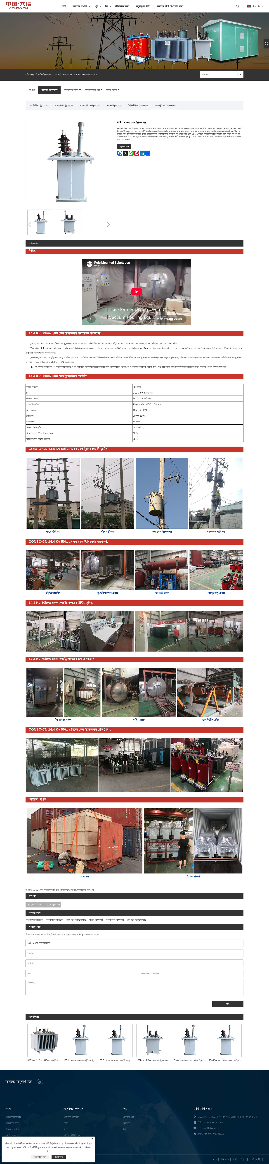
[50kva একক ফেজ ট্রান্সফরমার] (40, 222)
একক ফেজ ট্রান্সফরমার (34, 904)
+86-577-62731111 (216, 1122)
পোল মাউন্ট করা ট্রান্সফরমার (63, 74)
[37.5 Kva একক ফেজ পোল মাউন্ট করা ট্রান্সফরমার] (116, 1039)
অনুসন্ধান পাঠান (143, 6)
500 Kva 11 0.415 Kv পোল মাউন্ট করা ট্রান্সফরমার (44, 1060)
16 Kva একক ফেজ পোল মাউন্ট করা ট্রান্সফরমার (190, 1060)
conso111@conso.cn (210, 1128)
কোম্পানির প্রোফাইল (71, 1117)
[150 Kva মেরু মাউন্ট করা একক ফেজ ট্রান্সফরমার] (225, 1039)
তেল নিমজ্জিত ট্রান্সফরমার (38, 105)
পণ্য (96, 6)
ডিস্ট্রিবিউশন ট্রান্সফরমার (138, 105)
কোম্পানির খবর (128, 1117)
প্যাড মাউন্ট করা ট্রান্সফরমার (90, 105)
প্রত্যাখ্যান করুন (40, 1157)
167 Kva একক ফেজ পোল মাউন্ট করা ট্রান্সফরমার (81, 1060)
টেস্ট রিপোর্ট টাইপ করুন (72, 1135)
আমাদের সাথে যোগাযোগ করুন (170, 6)
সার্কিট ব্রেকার (11, 1135)
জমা (227, 1003)
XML (243, 1159)
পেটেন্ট (66, 1129)
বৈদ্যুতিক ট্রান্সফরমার (44, 74)
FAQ (125, 1129)
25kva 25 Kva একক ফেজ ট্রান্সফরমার (153, 1060)
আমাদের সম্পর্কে (80, 6)
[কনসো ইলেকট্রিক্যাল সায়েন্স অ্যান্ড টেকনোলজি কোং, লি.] (18, 8)
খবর (106, 6)
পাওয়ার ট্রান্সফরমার (114, 105)
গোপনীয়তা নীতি (255, 1159)
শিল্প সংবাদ (126, 1123)
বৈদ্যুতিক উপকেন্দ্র (12, 1123)
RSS (235, 1159)
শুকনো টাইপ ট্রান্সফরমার (64, 105)
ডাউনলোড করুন (122, 6)
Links (214, 1159)
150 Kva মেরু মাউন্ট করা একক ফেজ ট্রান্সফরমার (226, 1060)
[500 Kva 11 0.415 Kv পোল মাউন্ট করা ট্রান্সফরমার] (44, 1039)
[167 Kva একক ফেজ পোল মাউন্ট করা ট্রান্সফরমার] (80, 1039)
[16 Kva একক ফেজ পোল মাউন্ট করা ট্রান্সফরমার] (189, 1039)
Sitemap (225, 1159)
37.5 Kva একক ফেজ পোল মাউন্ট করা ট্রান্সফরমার (117, 1060)
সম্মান (66, 1123)
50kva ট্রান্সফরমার (52, 904)
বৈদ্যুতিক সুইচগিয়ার (13, 1129)
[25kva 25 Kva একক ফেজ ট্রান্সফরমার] (152, 1039)
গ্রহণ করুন (59, 1157)
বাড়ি (64, 6)
